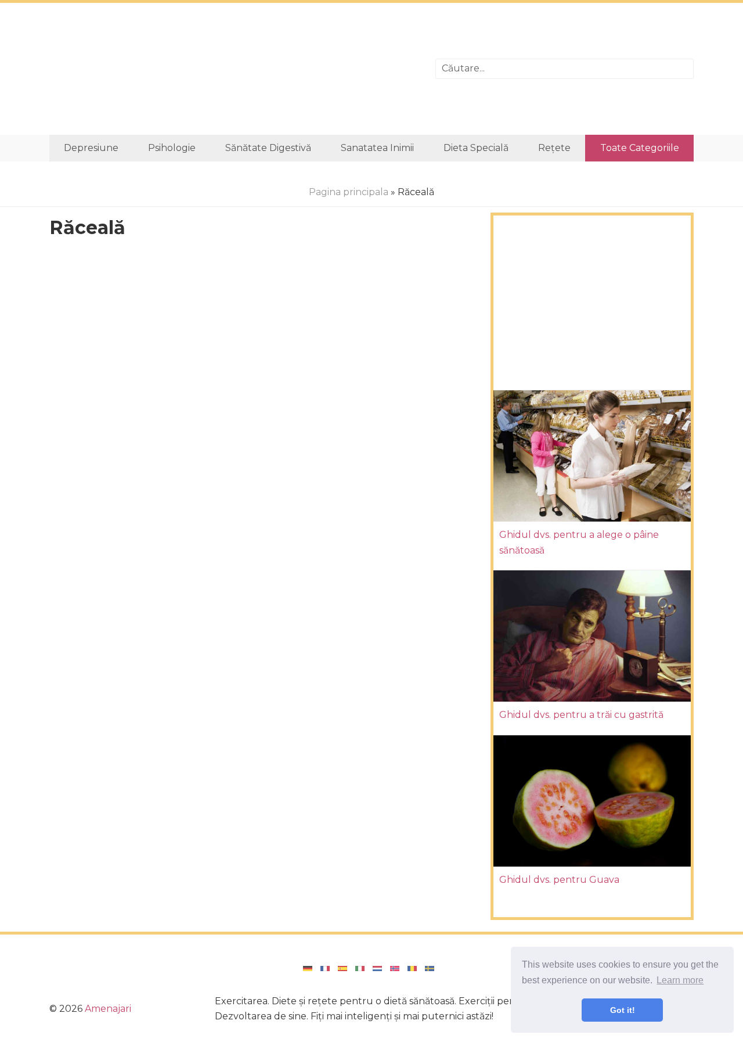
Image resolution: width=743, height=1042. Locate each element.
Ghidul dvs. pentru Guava (559, 879)
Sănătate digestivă (268, 147)
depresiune (91, 147)
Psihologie (172, 147)
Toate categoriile (639, 147)
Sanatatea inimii (377, 147)
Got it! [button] (622, 1010)
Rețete (554, 147)
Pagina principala (348, 191)
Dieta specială (475, 147)
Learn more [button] (680, 980)
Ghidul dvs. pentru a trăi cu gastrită (581, 714)
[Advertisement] (233, 68)
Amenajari (108, 1008)
